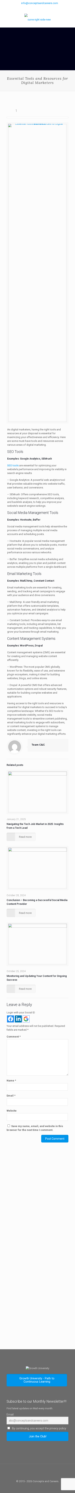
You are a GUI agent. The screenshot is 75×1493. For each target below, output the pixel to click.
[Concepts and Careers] (37, 19)
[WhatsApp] (27, 8)
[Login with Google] (26, 1018)
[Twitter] (37, 8)
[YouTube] (43, 8)
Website (12, 1110)
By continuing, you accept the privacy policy (38, 1428)
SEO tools (13, 465)
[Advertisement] (37, 1204)
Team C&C (38, 744)
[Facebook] (32, 8)
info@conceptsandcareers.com (39, 3)
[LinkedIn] (48, 8)
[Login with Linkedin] (18, 1018)
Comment (14, 1036)
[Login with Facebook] (10, 1018)
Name (11, 1080)
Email (11, 1095)
